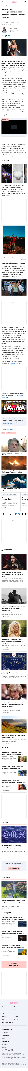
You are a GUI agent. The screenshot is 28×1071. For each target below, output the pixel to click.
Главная (3, 6)
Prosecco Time (5, 1035)
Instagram (5, 423)
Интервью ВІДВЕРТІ (6, 1029)
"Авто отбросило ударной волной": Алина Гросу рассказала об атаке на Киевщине (12, 641)
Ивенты (3, 1038)
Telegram (5, 422)
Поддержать (15, 868)
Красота (16, 1016)
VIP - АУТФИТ (17, 1019)
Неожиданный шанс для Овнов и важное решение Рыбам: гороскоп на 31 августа (13, 933)
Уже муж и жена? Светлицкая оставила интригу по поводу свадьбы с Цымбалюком (13, 608)
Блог (2, 1019)
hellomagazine (10, 429)
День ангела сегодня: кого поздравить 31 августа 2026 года (13, 736)
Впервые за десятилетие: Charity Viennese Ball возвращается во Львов (12, 673)
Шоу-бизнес (17, 1010)
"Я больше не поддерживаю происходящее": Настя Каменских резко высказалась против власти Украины (13, 782)
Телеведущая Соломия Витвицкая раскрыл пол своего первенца (12, 767)
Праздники (17, 1013)
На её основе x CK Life (7, 1022)
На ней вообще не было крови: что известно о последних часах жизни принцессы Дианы (12, 704)
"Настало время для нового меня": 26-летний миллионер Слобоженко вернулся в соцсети (10, 500)
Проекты (16, 1007)
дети (3, 433)
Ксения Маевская (13, 28)
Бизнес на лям (5, 1041)
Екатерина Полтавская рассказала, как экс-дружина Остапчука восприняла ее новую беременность (13, 902)
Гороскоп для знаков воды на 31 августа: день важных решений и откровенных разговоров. (11, 847)
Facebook (4, 397)
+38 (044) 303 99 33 (14, 966)
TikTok (10, 423)
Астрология (4, 1013)
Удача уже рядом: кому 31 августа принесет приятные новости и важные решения (13, 919)
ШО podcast (4, 1032)
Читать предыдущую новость (9, 494)
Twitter (18, 422)
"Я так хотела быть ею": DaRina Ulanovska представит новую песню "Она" (12, 574)
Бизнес (3, 1010)
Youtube (15, 422)
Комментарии (8, 514)
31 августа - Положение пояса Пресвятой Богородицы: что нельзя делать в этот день (12, 947)
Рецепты (3, 1016)
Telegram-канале (18, 395)
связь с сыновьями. (15, 364)
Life (8, 6)
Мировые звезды (11, 433)
